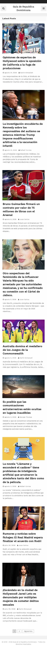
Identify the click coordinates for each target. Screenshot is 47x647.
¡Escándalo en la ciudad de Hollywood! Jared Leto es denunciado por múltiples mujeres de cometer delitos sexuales (21, 597)
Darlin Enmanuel (26, 72)
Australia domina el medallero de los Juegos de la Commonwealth (22, 350)
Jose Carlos (24, 219)
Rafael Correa (25, 150)
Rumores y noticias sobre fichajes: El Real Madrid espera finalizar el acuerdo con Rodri (23, 537)
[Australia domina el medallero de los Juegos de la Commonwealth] (23, 342)
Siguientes (28, 631)
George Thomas (26, 417)
